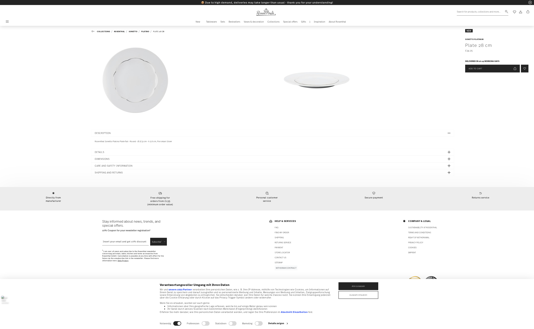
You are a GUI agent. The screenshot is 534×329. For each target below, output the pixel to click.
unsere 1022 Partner (180, 289)
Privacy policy (415, 242)
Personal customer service (267, 199)
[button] (198, 22)
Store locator (282, 252)
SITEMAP (279, 262)
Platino (145, 31)
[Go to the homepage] (266, 12)
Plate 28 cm (158, 31)
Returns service (480, 197)
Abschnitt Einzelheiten (294, 312)
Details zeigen (276, 323)
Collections (103, 31)
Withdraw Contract (286, 268)
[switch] (206, 323)
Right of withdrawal (419, 237)
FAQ (276, 227)
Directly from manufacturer (53, 199)
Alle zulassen (358, 286)
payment (279, 247)
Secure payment (374, 197)
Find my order (282, 232)
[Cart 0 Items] (527, 12)
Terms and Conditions (419, 232)
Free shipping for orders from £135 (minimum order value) (160, 201)
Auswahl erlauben (358, 295)
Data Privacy (123, 261)
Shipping (279, 237)
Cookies (412, 247)
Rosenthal (119, 31)
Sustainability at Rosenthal (422, 227)
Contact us (280, 257)
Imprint (412, 252)
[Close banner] (530, 2)
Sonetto (133, 31)
